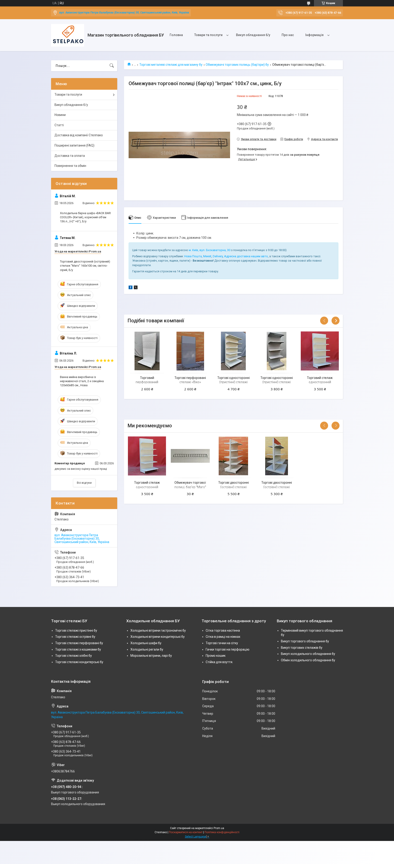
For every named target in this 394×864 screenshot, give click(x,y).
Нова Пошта (193, 256)
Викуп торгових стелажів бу (301, 647)
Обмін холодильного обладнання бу (308, 660)
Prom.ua (219, 828)
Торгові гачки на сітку (222, 643)
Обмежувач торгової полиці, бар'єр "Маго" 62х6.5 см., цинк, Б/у (190, 487)
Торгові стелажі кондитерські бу (79, 662)
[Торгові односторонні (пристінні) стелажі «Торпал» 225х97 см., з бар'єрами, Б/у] (276, 350)
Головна (176, 35)
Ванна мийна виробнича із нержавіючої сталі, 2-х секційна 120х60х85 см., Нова (82, 381)
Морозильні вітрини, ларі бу (151, 655)
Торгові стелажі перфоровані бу (79, 643)
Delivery (218, 256)
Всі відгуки (84, 482)
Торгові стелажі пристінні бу (76, 630)
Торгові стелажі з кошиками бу (78, 649)
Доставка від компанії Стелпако (78, 135)
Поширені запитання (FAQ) (74, 145)
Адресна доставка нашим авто (246, 256)
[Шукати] (111, 65)
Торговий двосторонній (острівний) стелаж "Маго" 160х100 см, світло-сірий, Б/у (85, 265)
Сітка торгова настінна (223, 630)
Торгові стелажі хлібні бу (73, 655)
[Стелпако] (67, 35)
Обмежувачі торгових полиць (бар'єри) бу (237, 64)
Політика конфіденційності (222, 832)
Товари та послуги (208, 35)
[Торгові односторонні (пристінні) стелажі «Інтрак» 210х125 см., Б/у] (233, 350)
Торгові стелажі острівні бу (75, 636)
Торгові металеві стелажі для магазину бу (170, 64)
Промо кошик (216, 655)
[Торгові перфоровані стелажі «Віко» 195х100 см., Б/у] (190, 350)
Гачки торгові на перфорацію (227, 649)
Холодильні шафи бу (145, 643)
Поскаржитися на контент (185, 832)
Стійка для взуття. (219, 662)
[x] (135, 288)
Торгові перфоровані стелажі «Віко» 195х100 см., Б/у (190, 382)
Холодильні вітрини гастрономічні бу (158, 630)
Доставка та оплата (69, 156)
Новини (60, 115)
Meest (207, 256)
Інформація (314, 35)
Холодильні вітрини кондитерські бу (157, 636)
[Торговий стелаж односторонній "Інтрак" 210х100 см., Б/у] (319, 350)
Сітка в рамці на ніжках (223, 636)
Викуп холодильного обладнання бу (308, 654)
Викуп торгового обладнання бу (305, 641)
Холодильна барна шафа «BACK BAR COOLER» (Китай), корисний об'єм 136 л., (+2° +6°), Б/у (85, 217)
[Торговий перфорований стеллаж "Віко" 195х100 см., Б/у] (146, 350)
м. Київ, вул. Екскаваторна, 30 (209, 250)
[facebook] (130, 288)
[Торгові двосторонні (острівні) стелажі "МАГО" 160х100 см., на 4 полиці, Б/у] (276, 455)
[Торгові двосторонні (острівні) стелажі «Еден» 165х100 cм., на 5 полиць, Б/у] (233, 455)
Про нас (288, 35)
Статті (59, 125)
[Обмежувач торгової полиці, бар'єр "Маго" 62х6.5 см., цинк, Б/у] (190, 455)
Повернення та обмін (70, 166)
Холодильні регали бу (146, 649)
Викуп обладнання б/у (253, 35)
